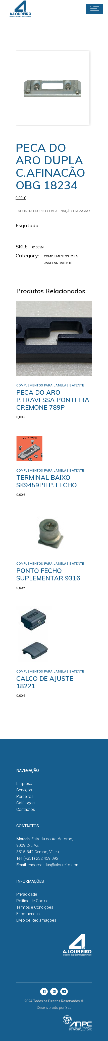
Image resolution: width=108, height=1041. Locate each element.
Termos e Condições (34, 907)
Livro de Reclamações (36, 920)
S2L (68, 1008)
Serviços (24, 790)
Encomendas (28, 913)
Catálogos (25, 803)
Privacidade (26, 894)
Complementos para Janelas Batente (50, 385)
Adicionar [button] (35, 370)
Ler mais (37, 450)
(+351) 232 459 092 (40, 858)
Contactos (25, 809)
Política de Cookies (33, 900)
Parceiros (24, 796)
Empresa (24, 783)
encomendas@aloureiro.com (54, 865)
